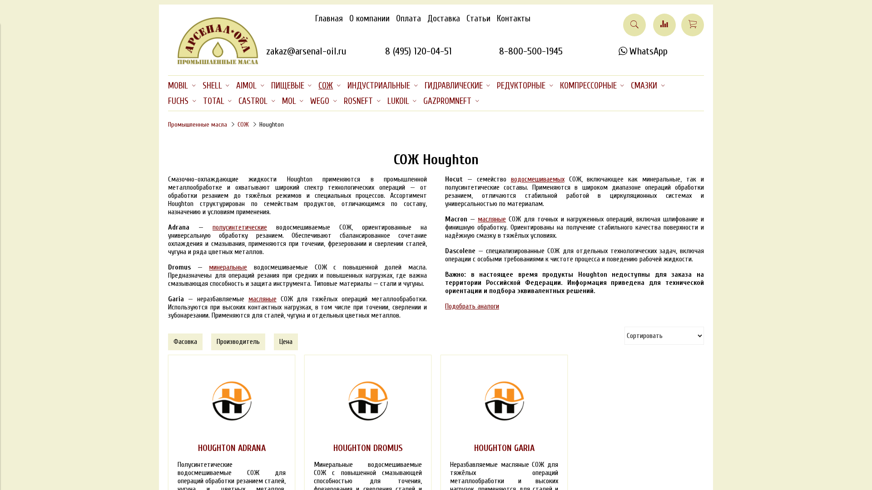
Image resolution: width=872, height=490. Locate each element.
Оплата (408, 19)
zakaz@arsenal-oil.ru (306, 51)
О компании (369, 19)
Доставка (443, 19)
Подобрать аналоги (472, 306)
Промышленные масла (197, 124)
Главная (329, 19)
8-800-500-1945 (531, 51)
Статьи (478, 19)
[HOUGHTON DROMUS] (368, 400)
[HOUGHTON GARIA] (504, 400)
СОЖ (243, 124)
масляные (262, 299)
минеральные (228, 267)
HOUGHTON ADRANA (232, 448)
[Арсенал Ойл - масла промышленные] (213, 63)
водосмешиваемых (538, 179)
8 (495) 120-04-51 (418, 51)
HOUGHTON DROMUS (368, 448)
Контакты (513, 19)
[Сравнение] (664, 25)
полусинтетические (240, 227)
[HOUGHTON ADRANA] (231, 400)
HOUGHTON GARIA (504, 448)
